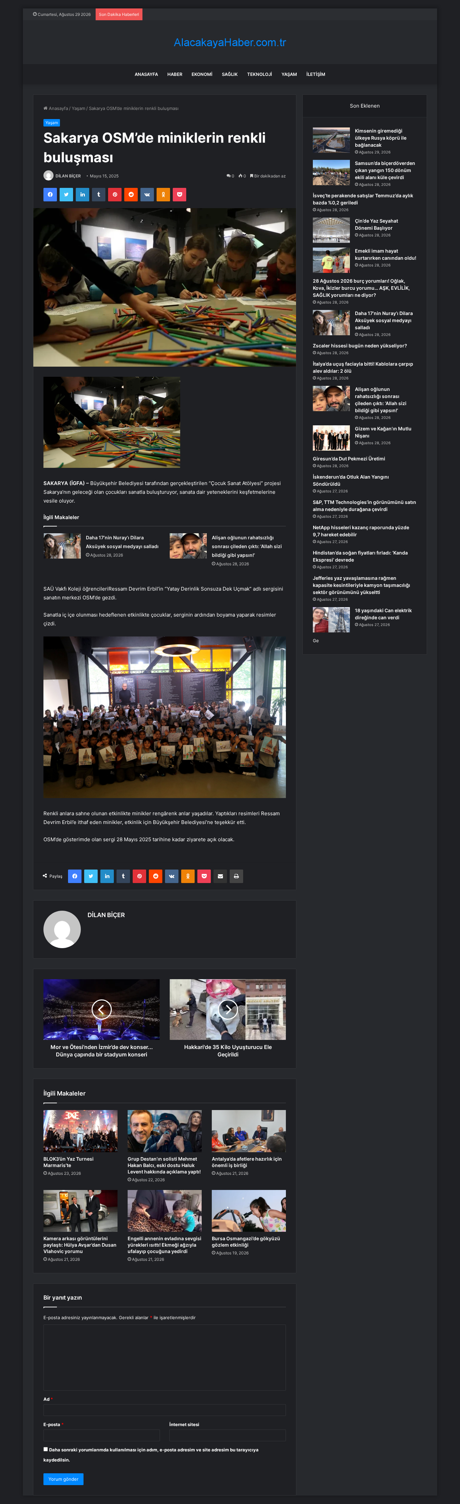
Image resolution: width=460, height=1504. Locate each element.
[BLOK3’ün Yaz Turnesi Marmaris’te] (80, 1131)
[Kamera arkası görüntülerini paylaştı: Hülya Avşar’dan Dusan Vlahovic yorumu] (80, 1211)
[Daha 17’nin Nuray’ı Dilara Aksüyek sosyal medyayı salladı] (62, 546)
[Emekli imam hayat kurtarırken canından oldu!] (331, 260)
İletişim (315, 74)
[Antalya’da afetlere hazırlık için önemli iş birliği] (249, 1131)
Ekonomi (202, 74)
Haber (174, 74)
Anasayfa (146, 74)
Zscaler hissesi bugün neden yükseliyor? (360, 345)
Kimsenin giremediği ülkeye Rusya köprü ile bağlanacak (380, 138)
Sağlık (230, 74)
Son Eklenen (365, 106)
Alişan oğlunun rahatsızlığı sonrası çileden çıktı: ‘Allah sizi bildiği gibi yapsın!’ (247, 546)
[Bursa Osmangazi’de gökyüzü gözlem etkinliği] (249, 1211)
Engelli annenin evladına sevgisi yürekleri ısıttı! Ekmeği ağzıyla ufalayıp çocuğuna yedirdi (164, 1245)
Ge (316, 640)
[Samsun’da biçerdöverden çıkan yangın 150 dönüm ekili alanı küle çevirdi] (331, 172)
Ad (48, 1399)
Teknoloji (259, 74)
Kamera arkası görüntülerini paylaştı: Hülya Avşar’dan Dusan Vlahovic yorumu (80, 1245)
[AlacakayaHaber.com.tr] (230, 42)
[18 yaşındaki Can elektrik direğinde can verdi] (331, 619)
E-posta (53, 1424)
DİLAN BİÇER (68, 175)
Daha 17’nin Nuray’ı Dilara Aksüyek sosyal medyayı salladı (384, 320)
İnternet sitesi (184, 1424)
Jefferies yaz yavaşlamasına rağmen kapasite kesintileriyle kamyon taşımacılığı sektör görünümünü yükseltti (361, 585)
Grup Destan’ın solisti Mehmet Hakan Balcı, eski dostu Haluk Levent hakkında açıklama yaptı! (164, 1165)
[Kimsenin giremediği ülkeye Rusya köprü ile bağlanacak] (331, 140)
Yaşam (289, 74)
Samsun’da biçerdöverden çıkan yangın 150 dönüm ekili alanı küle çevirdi (385, 170)
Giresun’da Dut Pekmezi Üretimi (349, 458)
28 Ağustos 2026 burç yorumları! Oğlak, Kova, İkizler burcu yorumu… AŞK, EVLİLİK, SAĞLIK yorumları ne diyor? (361, 288)
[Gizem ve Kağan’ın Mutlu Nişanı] (331, 438)
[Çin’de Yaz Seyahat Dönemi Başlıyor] (331, 230)
